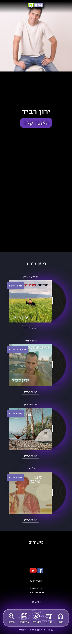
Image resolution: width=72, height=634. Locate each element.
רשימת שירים (30, 328)
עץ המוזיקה (36, 588)
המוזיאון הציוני (36, 592)
